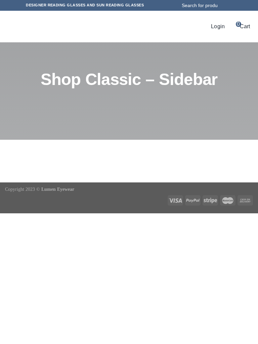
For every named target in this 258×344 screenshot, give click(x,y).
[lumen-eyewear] (123, 26)
